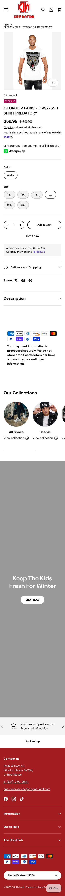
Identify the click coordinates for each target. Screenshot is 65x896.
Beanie (45, 432)
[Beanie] (45, 414)
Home (7, 25)
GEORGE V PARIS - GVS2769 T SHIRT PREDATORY (28, 27)
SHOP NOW (32, 599)
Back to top (32, 741)
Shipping (9, 127)
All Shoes (16, 432)
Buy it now (32, 235)
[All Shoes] (16, 414)
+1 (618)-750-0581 (16, 782)
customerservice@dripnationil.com (27, 789)
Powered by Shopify (35, 887)
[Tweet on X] (16, 280)
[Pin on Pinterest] (30, 280)
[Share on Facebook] (23, 280)
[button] (59, 10)
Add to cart (44, 224)
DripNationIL (11, 95)
